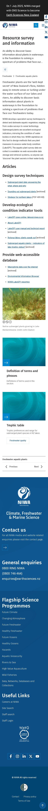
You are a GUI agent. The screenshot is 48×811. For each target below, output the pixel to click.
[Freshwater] (5, 69)
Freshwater (7, 76)
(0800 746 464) (12, 573)
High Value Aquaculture (14, 668)
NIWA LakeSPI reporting (19, 282)
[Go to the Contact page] (5, 547)
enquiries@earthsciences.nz (21, 579)
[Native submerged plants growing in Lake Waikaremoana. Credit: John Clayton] (24, 304)
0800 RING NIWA (13, 568)
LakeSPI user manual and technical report (26, 228)
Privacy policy (30, 796)
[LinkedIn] (46, 27)
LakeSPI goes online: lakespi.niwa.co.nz (25, 217)
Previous (13, 466)
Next (36, 466)
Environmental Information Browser (23, 276)
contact (33, 539)
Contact (15, 796)
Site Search (8, 708)
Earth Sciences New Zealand (22, 14)
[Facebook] (46, 17)
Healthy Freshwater (12, 630)
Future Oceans (9, 637)
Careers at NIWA (10, 701)
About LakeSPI (14, 223)
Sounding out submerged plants (22, 191)
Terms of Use (24, 801)
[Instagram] (46, 22)
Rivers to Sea (9, 662)
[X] (46, 32)
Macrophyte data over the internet (23, 267)
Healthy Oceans (10, 643)
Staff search (8, 714)
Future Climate (9, 612)
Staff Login (7, 720)
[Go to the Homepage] (10, 25)
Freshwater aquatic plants (27, 76)
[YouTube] (46, 37)
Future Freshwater (11, 624)
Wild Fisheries (9, 674)
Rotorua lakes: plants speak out (22, 237)
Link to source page (24, 363)
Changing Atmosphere (13, 618)
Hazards (6, 649)
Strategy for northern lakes (19, 197)
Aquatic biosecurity (12, 656)
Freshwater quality (18, 440)
